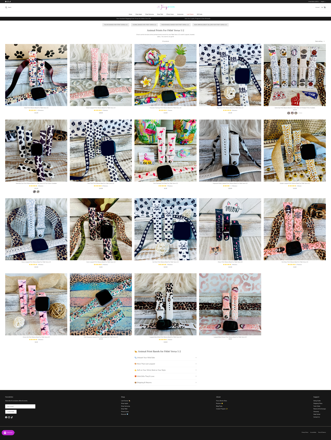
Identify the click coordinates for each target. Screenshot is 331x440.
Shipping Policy (317, 403)
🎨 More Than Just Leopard (144, 364)
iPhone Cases (170, 14)
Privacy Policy (305, 432)
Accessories (180, 14)
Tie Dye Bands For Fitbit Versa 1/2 (115, 24)
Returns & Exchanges (319, 409)
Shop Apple (139, 14)
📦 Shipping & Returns (143, 382)
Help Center (316, 414)
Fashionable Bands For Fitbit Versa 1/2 (175, 24)
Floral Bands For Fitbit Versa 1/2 (144, 24)
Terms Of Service (322, 432)
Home (130, 14)
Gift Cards (199, 14)
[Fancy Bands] (165, 7)
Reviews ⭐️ (219, 403)
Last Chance (190, 14)
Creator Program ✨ (222, 409)
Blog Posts (219, 406)
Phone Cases (125, 411)
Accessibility (313, 432)
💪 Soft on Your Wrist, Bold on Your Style (150, 370)
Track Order (316, 406)
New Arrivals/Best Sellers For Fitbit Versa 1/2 (210, 24)
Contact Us (316, 417)
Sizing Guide (317, 401)
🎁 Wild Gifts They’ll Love (144, 376)
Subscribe (10, 412)
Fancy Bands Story (221, 401)
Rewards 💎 (124, 414)
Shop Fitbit (160, 14)
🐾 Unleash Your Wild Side (144, 357)
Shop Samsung (149, 14)
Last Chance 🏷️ (125, 401)
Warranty (316, 411)
